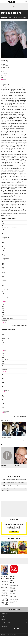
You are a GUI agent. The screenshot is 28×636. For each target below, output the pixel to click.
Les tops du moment (5, 622)
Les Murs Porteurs (6, 268)
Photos (15, 17)
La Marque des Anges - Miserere (9, 227)
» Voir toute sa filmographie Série (20, 416)
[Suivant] (26, 456)
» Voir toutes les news (22, 440)
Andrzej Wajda (17, 465)
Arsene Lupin (5, 289)
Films (24, 17)
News (10, 17)
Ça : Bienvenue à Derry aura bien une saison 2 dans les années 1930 (14, 480)
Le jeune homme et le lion (7, 400)
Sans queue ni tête (6, 248)
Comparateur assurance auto (6, 630)
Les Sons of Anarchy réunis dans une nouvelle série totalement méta (14, 489)
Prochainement (4, 613)
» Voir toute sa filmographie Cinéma (19, 325)
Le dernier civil (5, 359)
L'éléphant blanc (5, 338)
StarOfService (3, 632)
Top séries (3, 616)
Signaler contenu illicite (12, 634)
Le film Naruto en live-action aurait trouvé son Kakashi (13, 483)
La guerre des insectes (7, 380)
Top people (3, 619)
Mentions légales (4, 634)
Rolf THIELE (3, 465)
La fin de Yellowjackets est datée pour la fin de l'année (13, 486)
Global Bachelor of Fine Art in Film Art (18, 630)
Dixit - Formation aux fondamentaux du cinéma (14, 632)
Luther (3, 310)
